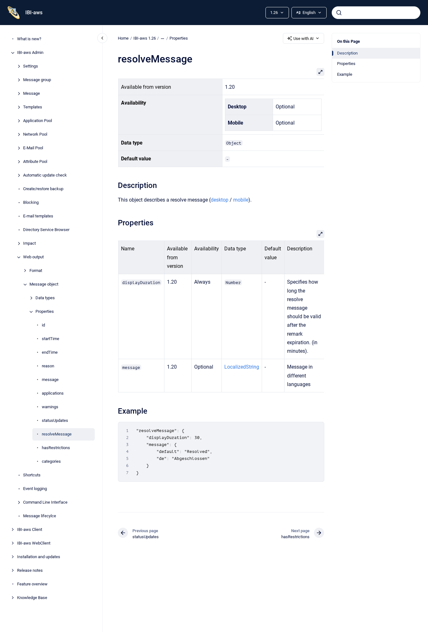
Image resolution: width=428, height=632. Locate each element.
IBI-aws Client (29, 529)
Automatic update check (45, 175)
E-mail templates (38, 216)
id (43, 325)
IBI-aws (33, 13)
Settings (30, 66)
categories (51, 461)
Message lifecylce (39, 516)
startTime (50, 339)
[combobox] (376, 13)
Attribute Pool (35, 161)
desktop (219, 200)
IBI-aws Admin (30, 52)
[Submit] (339, 13)
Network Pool (35, 134)
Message (31, 93)
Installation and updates (38, 557)
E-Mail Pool (33, 148)
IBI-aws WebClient (33, 543)
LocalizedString (241, 367)
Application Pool (37, 121)
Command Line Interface (45, 502)
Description (347, 53)
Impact (29, 243)
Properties (44, 311)
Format (35, 270)
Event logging (35, 489)
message (50, 379)
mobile (240, 200)
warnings (50, 407)
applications (53, 393)
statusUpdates (55, 420)
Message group (37, 80)
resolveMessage (57, 434)
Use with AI (303, 38)
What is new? (29, 39)
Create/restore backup (43, 189)
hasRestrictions (56, 448)
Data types (45, 298)
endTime (50, 352)
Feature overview (32, 584)
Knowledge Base (32, 598)
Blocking (31, 202)
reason (48, 366)
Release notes (30, 570)
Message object (43, 284)
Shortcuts (32, 475)
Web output (33, 257)
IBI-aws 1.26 (144, 38)
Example (344, 74)
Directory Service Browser (46, 230)
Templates (32, 107)
